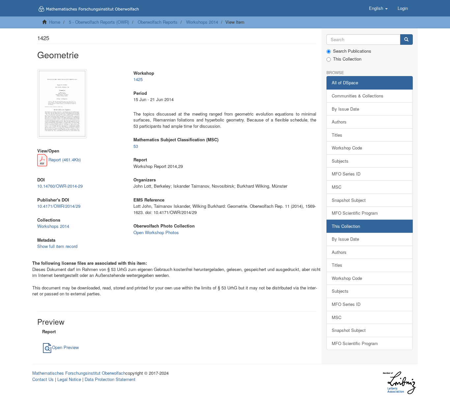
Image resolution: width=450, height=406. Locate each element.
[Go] (406, 39)
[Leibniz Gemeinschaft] (399, 383)
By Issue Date (345, 109)
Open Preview (65, 347)
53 (135, 146)
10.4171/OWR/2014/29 (58, 206)
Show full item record (57, 246)
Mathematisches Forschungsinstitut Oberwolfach (79, 373)
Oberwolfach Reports (158, 22)
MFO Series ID (346, 174)
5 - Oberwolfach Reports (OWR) (99, 22)
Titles (337, 135)
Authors (339, 122)
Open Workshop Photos (156, 232)
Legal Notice (69, 379)
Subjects (340, 161)
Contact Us (43, 379)
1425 (138, 79)
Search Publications (352, 51)
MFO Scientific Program (355, 213)
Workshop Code (347, 148)
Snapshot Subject (349, 200)
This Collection (347, 59)
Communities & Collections (357, 96)
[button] (378, 8)
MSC (336, 187)
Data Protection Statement (110, 379)
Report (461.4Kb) (64, 159)
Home (54, 22)
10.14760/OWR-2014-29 (60, 186)
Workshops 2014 (202, 22)
